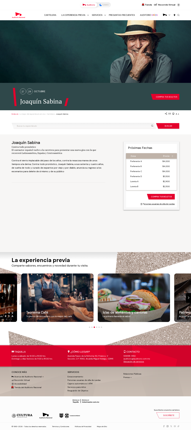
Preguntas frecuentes (122, 15)
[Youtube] (175, 426)
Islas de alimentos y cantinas (125, 312)
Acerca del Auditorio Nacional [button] (28, 376)
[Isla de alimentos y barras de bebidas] (134, 297)
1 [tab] (89, 327)
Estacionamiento (75, 376)
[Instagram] (167, 426)
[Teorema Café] (57, 297)
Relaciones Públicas (132, 374)
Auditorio (90, 5)
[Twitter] (171, 426)
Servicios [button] (73, 372)
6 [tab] (101, 327)
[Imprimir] (173, 113)
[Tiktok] (178, 426)
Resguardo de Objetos (78, 390)
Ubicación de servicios (133, 361)
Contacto (133, 351)
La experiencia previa (73, 15)
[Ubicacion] (174, 15)
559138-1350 (129, 356)
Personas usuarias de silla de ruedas (159, 204)
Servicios (97, 15)
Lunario (105, 5)
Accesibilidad (178, 5)
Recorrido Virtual (22, 380)
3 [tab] (94, 327)
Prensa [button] (126, 377)
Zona (133, 155)
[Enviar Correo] (169, 113)
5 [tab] (99, 327)
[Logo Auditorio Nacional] (19, 14)
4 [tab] (96, 327)
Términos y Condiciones (60, 426)
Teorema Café (37, 312)
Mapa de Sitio (102, 426)
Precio (166, 155)
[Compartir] (166, 113)
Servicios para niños (77, 387)
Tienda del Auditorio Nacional (27, 387)
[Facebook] (164, 426)
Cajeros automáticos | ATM (80, 383)
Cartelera (50, 15)
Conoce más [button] (19, 372)
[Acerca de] (165, 15)
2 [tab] (92, 327)
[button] (178, 15)
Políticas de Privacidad (83, 426)
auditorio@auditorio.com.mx (136, 358)
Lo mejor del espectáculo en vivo (32, 114)
